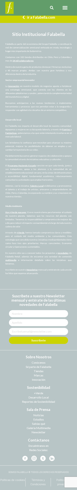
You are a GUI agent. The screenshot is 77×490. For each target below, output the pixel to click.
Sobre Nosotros (38, 357)
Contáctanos (38, 440)
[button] (65, 8)
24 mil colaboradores (23, 60)
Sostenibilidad (38, 387)
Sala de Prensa (38, 409)
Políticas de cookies (12, 480)
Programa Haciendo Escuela (22, 165)
